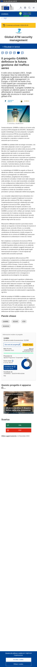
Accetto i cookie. (18, 659)
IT (18, 52)
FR (14, 52)
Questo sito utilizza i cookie (14, 653)
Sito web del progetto (11, 345)
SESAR (15, 321)
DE (2, 52)
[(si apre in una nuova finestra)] (7, 7)
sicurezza (6, 326)
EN (6, 52)
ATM (23, 321)
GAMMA (5, 321)
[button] (25, 8)
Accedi (21, 8)
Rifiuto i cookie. (18, 664)
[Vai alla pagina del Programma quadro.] (18, 31)
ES (10, 52)
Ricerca (29, 8)
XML (19, 425)
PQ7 (5, 18)
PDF (19, 430)
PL (22, 52)
